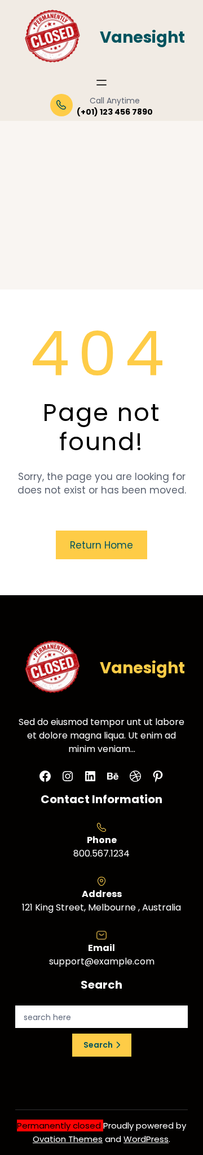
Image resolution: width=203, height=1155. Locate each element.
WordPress (146, 1139)
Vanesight (142, 37)
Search (98, 1044)
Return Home (101, 545)
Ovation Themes (68, 1139)
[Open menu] (101, 82)
